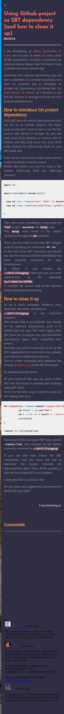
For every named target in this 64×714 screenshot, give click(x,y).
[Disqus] (32, 576)
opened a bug (22, 365)
